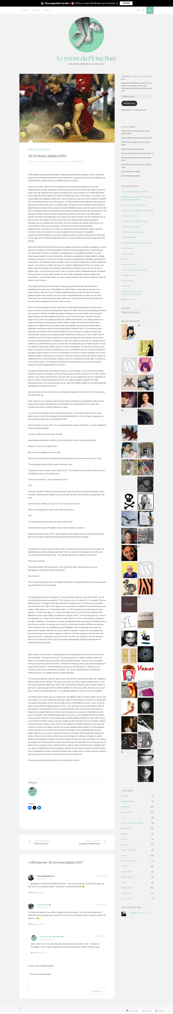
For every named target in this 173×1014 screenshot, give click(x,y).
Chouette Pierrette (128, 264)
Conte (123, 818)
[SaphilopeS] (146, 417)
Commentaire (96, 991)
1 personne (40, 892)
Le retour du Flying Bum (86, 58)
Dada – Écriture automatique (132, 823)
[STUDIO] (146, 332)
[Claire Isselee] (146, 757)
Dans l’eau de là (127, 254)
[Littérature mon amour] (146, 450)
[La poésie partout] (146, 553)
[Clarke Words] (146, 706)
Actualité (124, 796)
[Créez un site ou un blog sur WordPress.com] (20, 1008)
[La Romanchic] (129, 604)
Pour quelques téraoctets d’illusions (134, 192)
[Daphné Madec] (146, 637)
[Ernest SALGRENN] (129, 467)
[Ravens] (129, 383)
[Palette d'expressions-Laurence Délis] (146, 467)
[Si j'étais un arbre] (145, 348)
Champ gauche (127, 812)
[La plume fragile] (129, 758)
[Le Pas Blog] (129, 707)
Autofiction (125, 807)
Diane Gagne (42, 905)
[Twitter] (137, 10)
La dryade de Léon (128, 275)
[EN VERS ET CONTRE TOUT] (146, 400)
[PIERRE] (129, 519)
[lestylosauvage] (129, 690)
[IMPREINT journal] (146, 519)
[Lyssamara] (146, 383)
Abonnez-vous (129, 103)
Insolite (124, 855)
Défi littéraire (126, 828)
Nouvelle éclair (126, 872)
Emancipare (134, 913)
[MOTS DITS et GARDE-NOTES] (145, 485)
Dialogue (124, 834)
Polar (123, 882)
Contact (36, 10)
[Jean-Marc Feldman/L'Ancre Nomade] (129, 553)
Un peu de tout (126, 899)
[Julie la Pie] (146, 502)
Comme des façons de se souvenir (134, 270)
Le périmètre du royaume (130, 227)
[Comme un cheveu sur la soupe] (146, 654)
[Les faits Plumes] (129, 622)
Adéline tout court (128, 299)
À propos (25, 10)
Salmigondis (126, 893)
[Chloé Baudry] (146, 723)
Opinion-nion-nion (128, 877)
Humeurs (124, 845)
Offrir (126, 3)
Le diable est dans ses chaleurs (132, 232)
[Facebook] (143, 10)
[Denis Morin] (129, 433)
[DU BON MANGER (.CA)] (129, 673)
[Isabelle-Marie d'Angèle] (129, 332)
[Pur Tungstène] (129, 656)
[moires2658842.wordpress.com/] (129, 639)
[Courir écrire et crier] (129, 400)
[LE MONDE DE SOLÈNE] (129, 724)
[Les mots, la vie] (129, 536)
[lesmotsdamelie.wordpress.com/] (129, 366)
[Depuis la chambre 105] (146, 620)
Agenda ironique (127, 801)
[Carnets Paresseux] (129, 587)
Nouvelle (124, 866)
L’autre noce (126, 286)
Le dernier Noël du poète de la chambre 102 (137, 210)
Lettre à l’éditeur (127, 248)
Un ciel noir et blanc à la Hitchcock (133, 205)
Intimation (125, 259)
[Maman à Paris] (146, 671)
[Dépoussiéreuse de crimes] (146, 740)
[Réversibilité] (146, 774)
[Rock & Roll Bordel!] (129, 502)
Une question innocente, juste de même (136, 243)
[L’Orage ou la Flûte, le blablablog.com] (129, 417)
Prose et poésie (127, 888)
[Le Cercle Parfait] (146, 366)
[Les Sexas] (146, 536)
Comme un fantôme (129, 237)
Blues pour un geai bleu (130, 216)
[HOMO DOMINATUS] (129, 741)
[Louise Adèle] (146, 689)
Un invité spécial (127, 281)
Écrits (47, 10)
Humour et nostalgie (38, 149)
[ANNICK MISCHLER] (146, 587)
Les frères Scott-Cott (129, 861)
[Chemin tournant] (129, 570)
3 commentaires (76, 161)
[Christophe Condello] (129, 450)
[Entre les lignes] (146, 604)
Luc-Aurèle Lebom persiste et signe (134, 221)
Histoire (124, 839)
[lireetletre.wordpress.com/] (146, 569)
